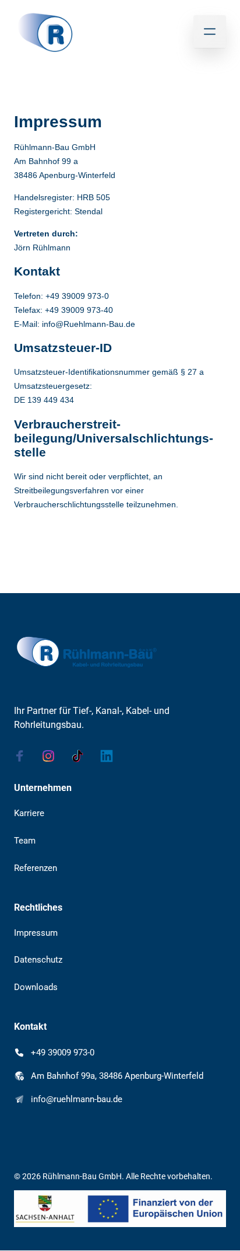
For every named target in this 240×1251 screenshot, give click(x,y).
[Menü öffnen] (209, 31)
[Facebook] (24, 756)
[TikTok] (81, 756)
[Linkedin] (111, 756)
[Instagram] (53, 756)
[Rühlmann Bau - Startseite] (44, 32)
